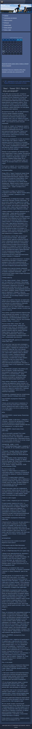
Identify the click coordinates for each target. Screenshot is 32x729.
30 (20, 51)
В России (6, 22)
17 (3, 48)
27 (12, 51)
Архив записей (8, 27)
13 (12, 46)
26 (9, 51)
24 (3, 51)
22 (18, 48)
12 (9, 46)
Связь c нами (7, 30)
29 (18, 51)
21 (15, 48)
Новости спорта (8, 20)
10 (3, 46)
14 (15, 46)
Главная (6, 15)
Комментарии (7, 25)
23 (20, 48)
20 (12, 48)
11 (6, 46)
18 (6, 48)
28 (15, 51)
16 (20, 46)
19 (9, 48)
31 (3, 53)
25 (6, 51)
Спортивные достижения (10, 18)
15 (18, 46)
